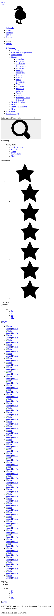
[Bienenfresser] (9, 349)
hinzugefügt (15, 154)
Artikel (9, 30)
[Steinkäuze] (9, 440)
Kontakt (9, 37)
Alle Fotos (15, 50)
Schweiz (19, 91)
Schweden (20, 89)
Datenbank (10, 48)
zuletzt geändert (17, 147)
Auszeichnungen (12, 113)
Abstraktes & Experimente (21, 52)
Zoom (8, 329)
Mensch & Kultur (18, 102)
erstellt (13, 151)
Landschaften (16, 55)
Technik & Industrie (19, 107)
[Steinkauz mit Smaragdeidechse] (9, 562)
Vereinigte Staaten (23, 98)
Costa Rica (20, 64)
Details (15, 329)
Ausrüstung (10, 111)
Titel (13, 156)
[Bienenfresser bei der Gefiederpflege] (9, 344)
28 (12, 313)
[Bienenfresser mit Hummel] (9, 367)
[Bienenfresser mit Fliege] (9, 354)
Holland (19, 77)
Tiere (13, 109)
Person (8, 35)
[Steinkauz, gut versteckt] (9, 444)
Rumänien (20, 86)
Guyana (19, 75)
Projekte (9, 32)
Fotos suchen (6, 118)
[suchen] (21, 129)
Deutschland (21, 66)
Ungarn (19, 95)
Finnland (19, 70)
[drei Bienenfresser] (9, 340)
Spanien (19, 93)
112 (12, 318)
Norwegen (20, 84)
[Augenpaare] (9, 548)
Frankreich (20, 73)
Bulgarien (20, 61)
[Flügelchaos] (9, 521)
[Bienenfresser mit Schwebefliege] (9, 326)
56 (12, 316)
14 (12, 311)
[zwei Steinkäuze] (9, 485)
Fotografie (10, 28)
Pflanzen (14, 104)
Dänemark (20, 68)
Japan (18, 80)
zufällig (14, 149)
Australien (20, 59)
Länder (14, 57)
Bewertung (5, 160)
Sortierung (5, 140)
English (9, 44)
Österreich (20, 100)
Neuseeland (20, 82)
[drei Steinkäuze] (9, 503)
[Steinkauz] (9, 449)
